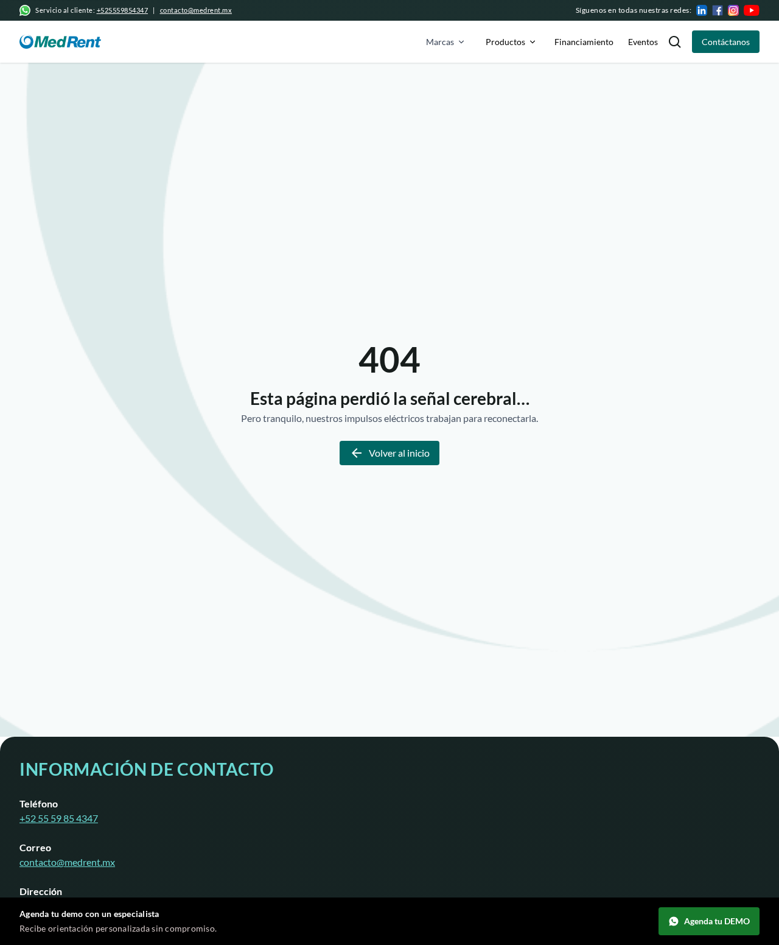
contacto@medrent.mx (196, 10)
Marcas (440, 42)
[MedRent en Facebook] (717, 10)
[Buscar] (675, 41)
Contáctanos (726, 42)
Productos (505, 42)
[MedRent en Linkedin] (701, 10)
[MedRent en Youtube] (752, 10)
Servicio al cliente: (91, 10)
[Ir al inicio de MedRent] (60, 42)
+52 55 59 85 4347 (58, 818)
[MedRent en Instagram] (733, 10)
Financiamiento (583, 42)
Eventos (643, 42)
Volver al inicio (399, 452)
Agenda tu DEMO (717, 921)
